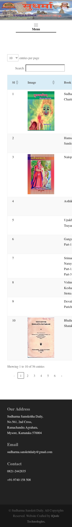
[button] (17, 82)
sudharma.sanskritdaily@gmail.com (29, 452)
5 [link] (48, 375)
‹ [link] (14, 375)
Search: (20, 68)
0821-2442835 (16, 471)
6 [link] (55, 375)
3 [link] (34, 375)
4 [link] (41, 375)
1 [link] (21, 375)
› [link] (61, 375)
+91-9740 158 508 (19, 479)
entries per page (29, 58)
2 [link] (27, 375)
